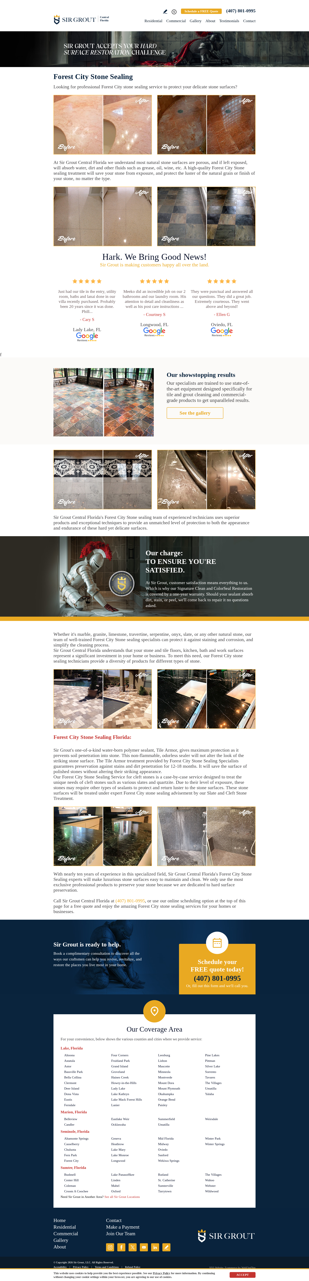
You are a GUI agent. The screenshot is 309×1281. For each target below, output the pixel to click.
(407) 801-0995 (241, 10)
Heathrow (117, 1144)
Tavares (210, 1077)
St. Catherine (166, 1180)
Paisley (162, 1105)
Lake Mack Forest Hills (126, 1099)
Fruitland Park (120, 1061)
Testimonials (229, 21)
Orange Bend (166, 1099)
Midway (163, 1144)
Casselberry (71, 1144)
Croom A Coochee (76, 1191)
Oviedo (163, 1149)
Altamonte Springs (76, 1138)
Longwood (118, 1160)
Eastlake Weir (120, 1119)
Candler (69, 1124)
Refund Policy (132, 1267)
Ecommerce (231, 1267)
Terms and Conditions (107, 1267)
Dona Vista (71, 1094)
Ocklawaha (118, 1124)
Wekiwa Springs (168, 1160)
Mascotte (164, 1066)
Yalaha (209, 1094)
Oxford (116, 1191)
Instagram (110, 1247)
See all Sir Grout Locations (122, 1197)
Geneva (116, 1138)
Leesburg (164, 1055)
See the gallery (195, 413)
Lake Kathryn (120, 1094)
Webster (210, 1185)
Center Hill (71, 1180)
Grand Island (119, 1066)
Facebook (121, 1247)
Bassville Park (73, 1072)
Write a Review (165, 11)
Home (59, 1220)
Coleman (70, 1185)
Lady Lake (118, 1088)
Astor (67, 1066)
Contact (249, 21)
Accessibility (60, 1267)
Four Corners (119, 1055)
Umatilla (210, 1088)
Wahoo (209, 1180)
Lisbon (162, 1061)
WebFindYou (248, 1267)
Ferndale (69, 1105)
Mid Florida (166, 1138)
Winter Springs (215, 1144)
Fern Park (70, 1155)
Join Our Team (120, 1233)
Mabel (115, 1185)
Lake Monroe (120, 1155)
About (210, 21)
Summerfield (166, 1119)
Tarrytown (164, 1191)
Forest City (71, 1160)
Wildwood (212, 1191)
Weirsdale (211, 1119)
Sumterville (165, 1185)
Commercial (176, 21)
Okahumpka (166, 1094)
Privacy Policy (81, 1267)
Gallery (196, 21)
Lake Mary (118, 1149)
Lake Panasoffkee (122, 1174)
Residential (153, 21)
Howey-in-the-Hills (123, 1083)
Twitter (133, 1247)
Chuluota (70, 1149)
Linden (115, 1180)
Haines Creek (120, 1077)
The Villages (213, 1083)
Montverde (165, 1077)
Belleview (70, 1119)
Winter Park (213, 1138)
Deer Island (71, 1088)
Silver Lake (212, 1066)
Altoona (69, 1055)
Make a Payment (122, 1227)
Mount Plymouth (169, 1088)
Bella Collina (72, 1077)
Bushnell (70, 1174)
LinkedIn (155, 1247)
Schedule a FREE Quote (201, 11)
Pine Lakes (212, 1055)
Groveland (118, 1072)
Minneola (164, 1072)
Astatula (69, 1061)
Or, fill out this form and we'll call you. (217, 986)
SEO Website (216, 1267)
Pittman (210, 1061)
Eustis (68, 1099)
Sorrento (210, 1072)
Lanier (115, 1105)
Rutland (163, 1174)
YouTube (144, 1247)
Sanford (163, 1155)
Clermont (70, 1083)
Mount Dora (166, 1083)
